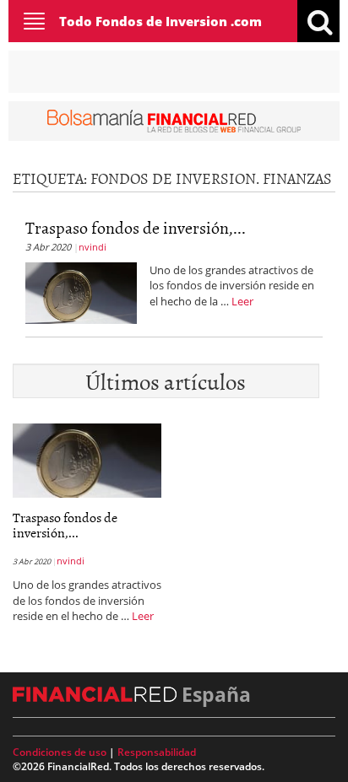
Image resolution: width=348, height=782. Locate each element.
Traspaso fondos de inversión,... (135, 227)
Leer (242, 301)
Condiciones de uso (59, 752)
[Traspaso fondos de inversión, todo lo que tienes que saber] (81, 291)
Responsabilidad (156, 752)
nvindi (92, 246)
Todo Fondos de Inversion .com (160, 21)
